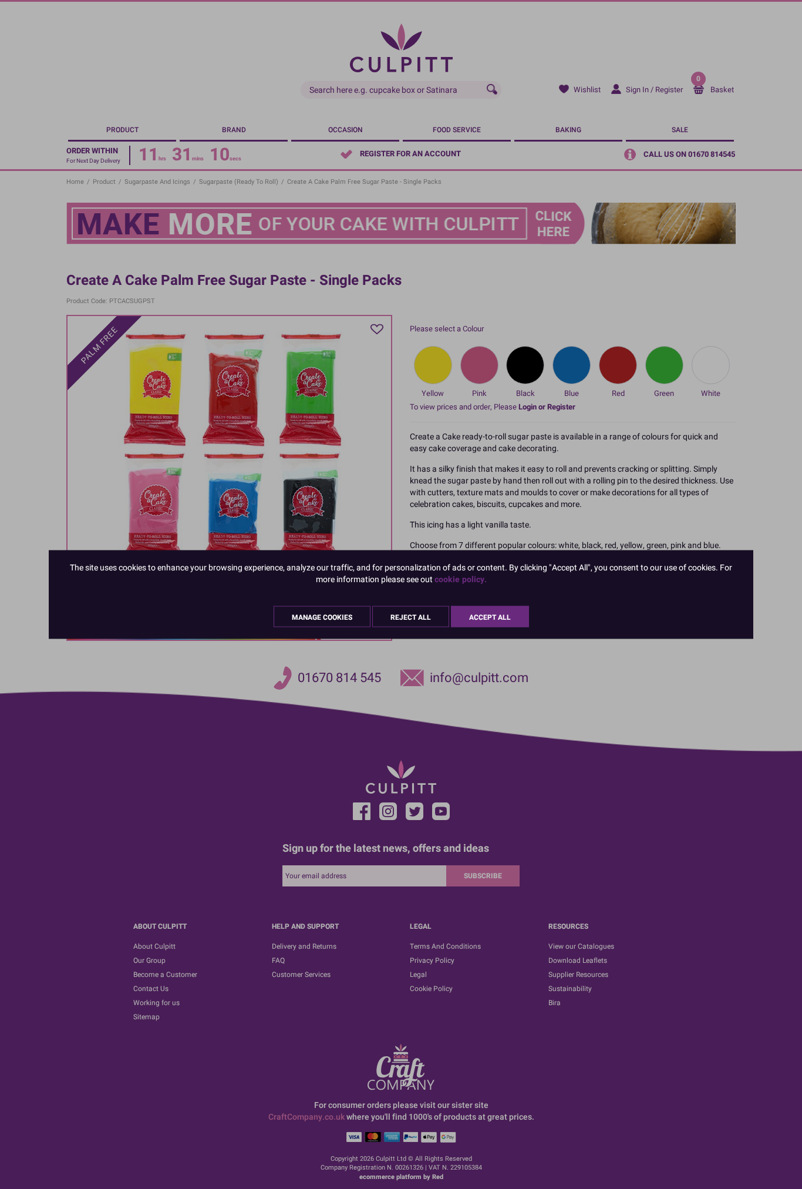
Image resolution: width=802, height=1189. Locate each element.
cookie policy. (460, 579)
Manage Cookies (322, 617)
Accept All (490, 617)
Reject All (410, 617)
